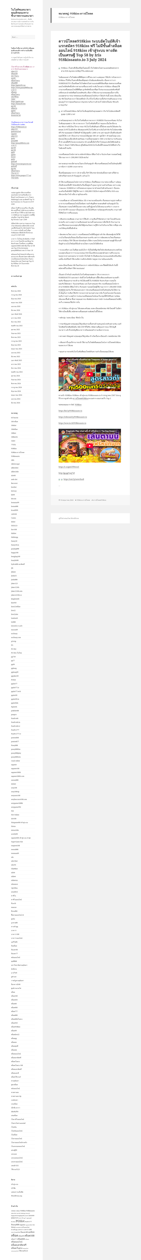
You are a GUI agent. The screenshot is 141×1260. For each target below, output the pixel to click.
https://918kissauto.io (19, 127)
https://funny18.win (18, 104)
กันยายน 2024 (16, 380)
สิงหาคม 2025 (16, 337)
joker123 (14, 71)
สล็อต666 (14, 1007)
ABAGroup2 (15, 464)
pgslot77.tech (16, 691)
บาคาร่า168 (15, 934)
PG (12, 645)
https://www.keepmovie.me (21, 164)
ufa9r (13, 873)
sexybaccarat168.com (19, 799)
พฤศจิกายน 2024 (17, 372)
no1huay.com (16, 637)
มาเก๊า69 (14, 973)
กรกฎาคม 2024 (16, 387)
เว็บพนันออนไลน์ (16, 1131)
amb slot (14, 479)
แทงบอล (14, 1154)
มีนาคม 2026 (15, 310)
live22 (13, 157)
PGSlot (13, 680)
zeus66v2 (14, 892)
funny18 (14, 541)
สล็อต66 (14, 1004)
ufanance (14, 884)
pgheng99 (14, 672)
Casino (13, 518)
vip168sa (14, 888)
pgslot (13, 111)
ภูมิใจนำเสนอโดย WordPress (69, 518)
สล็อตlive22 (15, 1034)
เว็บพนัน (14, 1127)
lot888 (13, 622)
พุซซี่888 (14, 961)
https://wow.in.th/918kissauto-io (72, 423)
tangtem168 (15, 846)
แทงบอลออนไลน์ (17, 1158)
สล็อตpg (14, 1038)
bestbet (14, 487)
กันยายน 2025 (16, 333)
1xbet (13, 99)
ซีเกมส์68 (14, 911)
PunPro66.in (15, 722)
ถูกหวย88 (14, 923)
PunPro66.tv (15, 726)
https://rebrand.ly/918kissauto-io (73, 417)
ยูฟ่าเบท (13, 977)
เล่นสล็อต (14, 1115)
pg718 (13, 657)
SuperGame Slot (17, 842)
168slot (13, 425)
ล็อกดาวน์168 (15, 984)
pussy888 (14, 141)
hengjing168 (15, 556)
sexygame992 (16, 807)
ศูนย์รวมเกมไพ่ (16, 988)
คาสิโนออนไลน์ (16, 899)
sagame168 (15, 768)
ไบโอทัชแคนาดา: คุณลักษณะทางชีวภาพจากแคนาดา (22, 12)
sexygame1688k (17, 803)
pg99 (13, 152)
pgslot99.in (15, 699)
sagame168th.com (17, 776)
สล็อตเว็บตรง (15, 81)
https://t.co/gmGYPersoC (69, 467)
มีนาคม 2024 (15, 403)
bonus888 (14, 506)
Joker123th (15, 587)
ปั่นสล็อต (14, 946)
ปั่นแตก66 (14, 950)
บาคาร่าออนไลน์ (16, 938)
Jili (12, 568)
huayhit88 (15, 560)
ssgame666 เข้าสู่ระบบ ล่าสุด (21, 838)
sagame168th (16, 772)
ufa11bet (14, 861)
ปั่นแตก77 (14, 953)
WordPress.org (16, 1196)
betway (14, 491)
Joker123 (14, 583)
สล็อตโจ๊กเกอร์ (16, 1077)
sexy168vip (15, 792)
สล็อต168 (14, 74)
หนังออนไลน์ (15, 1088)
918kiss (78, 404)
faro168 (14, 529)
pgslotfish (14, 703)
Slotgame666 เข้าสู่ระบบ (19, 822)
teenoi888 (14, 849)
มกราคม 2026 (16, 318)
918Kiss (14, 448)
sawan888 (14, 780)
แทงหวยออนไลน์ (16, 1162)
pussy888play (16, 753)
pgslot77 (14, 684)
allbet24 (14, 108)
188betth (14, 437)
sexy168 (14, 788)
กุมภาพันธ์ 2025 (16, 360)
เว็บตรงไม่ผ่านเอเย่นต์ (18, 1123)
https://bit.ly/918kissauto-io (70, 410)
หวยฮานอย (15, 1092)
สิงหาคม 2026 (16, 291)
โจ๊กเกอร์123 (15, 1169)
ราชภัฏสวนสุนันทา (17, 980)
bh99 (13, 495)
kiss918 (13, 603)
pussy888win (16, 757)
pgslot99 (14, 695)
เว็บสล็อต (14, 1135)
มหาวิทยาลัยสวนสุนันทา (19, 965)
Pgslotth (14, 707)
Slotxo (13, 826)
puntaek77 (15, 741)
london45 (14, 618)
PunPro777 (15, 730)
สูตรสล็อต (14, 1085)
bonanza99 (15, 502)
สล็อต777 (14, 1011)
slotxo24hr (15, 830)
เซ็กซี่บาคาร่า (15, 1108)
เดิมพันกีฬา (15, 1112)
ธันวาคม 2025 (16, 322)
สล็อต (13, 992)
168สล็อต (14, 429)
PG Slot (13, 649)
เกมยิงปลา (14, 1100)
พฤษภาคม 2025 (16, 349)
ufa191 (13, 865)
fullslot (13, 533)
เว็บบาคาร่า (15, 173)
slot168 (13, 819)
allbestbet (14, 468)
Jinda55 (14, 576)
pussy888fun (15, 749)
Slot (12, 811)
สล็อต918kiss (15, 1027)
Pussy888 (14, 745)
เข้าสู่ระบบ (14, 1184)
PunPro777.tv (16, 734)
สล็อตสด (14, 1050)
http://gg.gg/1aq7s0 (67, 473)
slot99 (13, 78)
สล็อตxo (14, 92)
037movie (14, 418)
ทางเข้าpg (14, 926)
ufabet (13, 876)
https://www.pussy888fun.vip (22, 87)
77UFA (13, 445)
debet (13, 522)
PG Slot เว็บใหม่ (16, 653)
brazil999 (14, 510)
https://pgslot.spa (17, 101)
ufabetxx (14, 880)
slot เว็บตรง (15, 76)
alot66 (13, 475)
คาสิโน (13, 896)
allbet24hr (15, 472)
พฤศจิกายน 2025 (17, 326)
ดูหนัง (13, 138)
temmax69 (15, 853)
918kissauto (15, 456)
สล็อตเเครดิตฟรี (16, 1069)
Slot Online (15, 815)
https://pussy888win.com (20, 143)
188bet (13, 433)
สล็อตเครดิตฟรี (16, 1058)
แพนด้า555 (15, 1165)
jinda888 (14, 580)
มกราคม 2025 (16, 364)
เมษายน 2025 (15, 353)
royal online (15, 761)
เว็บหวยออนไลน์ (16, 1139)
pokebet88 (15, 711)
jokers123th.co (16, 595)
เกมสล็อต (14, 1104)
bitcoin (13, 499)
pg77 (13, 660)
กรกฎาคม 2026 (16, 295)
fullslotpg (14, 537)
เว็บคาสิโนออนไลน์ (17, 1119)
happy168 (14, 553)
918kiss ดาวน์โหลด (17, 452)
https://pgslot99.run (18, 85)
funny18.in (15, 545)
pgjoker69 (15, 676)
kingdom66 (15, 599)
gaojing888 (15, 549)
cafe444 (14, 514)
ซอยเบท (13, 907)
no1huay (14, 634)
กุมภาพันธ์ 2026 (16, 314)
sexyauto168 (15, 795)
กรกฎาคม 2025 (16, 341)
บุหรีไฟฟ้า (14, 942)
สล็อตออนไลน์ (16, 1054)
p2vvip (13, 641)
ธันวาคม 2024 (16, 368)
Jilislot (13, 572)
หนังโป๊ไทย (15, 97)
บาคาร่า (14, 90)
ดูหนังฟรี (14, 161)
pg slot (13, 106)
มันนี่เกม (14, 969)
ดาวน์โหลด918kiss (80, 398)
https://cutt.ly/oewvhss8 (74, 479)
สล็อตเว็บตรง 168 (17, 1065)
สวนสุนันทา (15, 1081)
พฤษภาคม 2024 (16, 395)
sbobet (13, 784)
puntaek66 (15, 738)
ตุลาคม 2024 (15, 376)
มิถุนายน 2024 (16, 391)
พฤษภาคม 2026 (16, 302)
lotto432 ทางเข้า (17, 626)
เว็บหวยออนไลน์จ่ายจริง (19, 1142)
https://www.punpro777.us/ (21, 175)
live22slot (14, 614)
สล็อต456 (14, 1000)
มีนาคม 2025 (15, 356)
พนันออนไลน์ (15, 957)
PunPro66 (14, 718)
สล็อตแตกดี (15, 1073)
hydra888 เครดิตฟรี (18, 564)
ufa (12, 857)
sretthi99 (14, 834)
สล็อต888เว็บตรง (16, 1019)
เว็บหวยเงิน (15, 178)
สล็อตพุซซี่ (14, 1046)
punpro (14, 714)
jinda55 (26, 1215)
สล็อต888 (14, 83)
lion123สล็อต (15, 607)
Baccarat (14, 483)
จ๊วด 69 (13, 903)
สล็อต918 (14, 1023)
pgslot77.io (15, 687)
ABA (12, 460)
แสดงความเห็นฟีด (17, 1192)
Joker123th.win (16, 591)
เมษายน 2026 (15, 306)
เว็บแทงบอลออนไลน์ (18, 1146)
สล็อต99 (14, 1031)
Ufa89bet (14, 869)
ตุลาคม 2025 (15, 329)
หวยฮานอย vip (16, 1096)
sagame (14, 134)
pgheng (14, 668)
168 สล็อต (14, 421)
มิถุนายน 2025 (16, 345)
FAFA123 (14, 526)
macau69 (14, 630)
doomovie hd (16, 115)
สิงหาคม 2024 (16, 383)
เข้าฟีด (13, 1188)
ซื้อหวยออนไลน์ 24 (17, 915)
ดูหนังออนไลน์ (16, 131)
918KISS (62, 290)
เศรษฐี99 (14, 1150)
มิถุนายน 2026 (16, 299)
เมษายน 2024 (15, 399)
